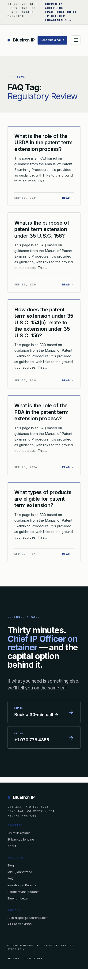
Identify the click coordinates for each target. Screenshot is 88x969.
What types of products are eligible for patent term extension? (42, 498)
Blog (11, 865)
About (12, 846)
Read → (68, 197)
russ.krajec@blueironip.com (28, 918)
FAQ (10, 878)
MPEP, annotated (20, 872)
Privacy (14, 958)
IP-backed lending (21, 839)
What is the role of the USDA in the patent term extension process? (43, 142)
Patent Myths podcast (23, 892)
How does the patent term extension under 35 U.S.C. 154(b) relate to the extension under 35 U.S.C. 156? (43, 322)
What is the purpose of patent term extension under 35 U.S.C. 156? (41, 229)
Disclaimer (33, 958)
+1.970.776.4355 (20, 924)
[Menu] (75, 40)
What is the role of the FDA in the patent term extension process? (41, 411)
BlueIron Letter (18, 898)
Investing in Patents (22, 885)
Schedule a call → (52, 40)
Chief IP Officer (19, 833)
